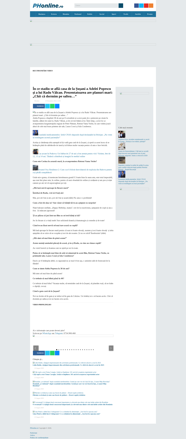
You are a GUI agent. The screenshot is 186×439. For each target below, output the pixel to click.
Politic (89, 14)
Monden (66, 14)
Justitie (138, 14)
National (77, 14)
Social (101, 14)
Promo (150, 14)
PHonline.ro (33, 14)
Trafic (125, 14)
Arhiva (32, 435)
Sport (114, 14)
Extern (54, 14)
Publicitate (33, 433)
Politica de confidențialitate (39, 438)
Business (42, 14)
